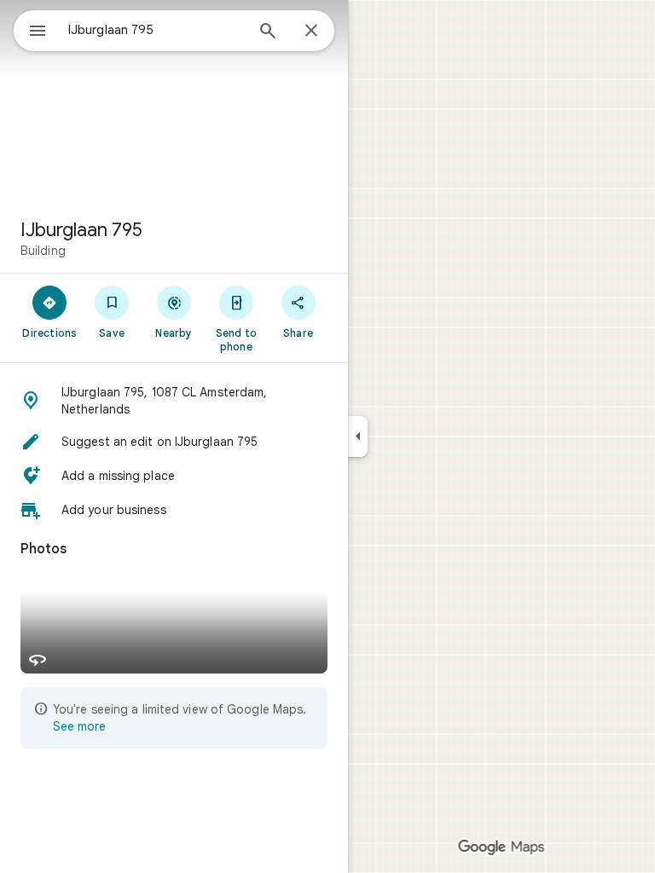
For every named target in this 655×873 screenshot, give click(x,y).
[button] (174, 401)
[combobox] (156, 30)
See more (79, 726)
